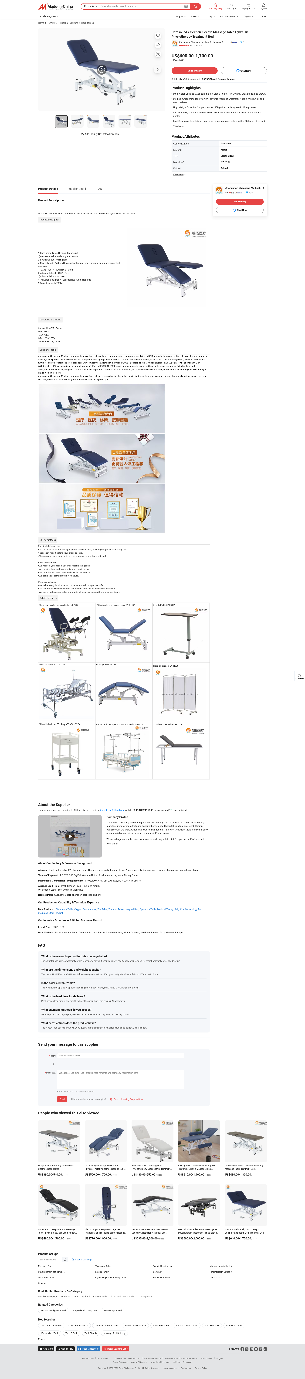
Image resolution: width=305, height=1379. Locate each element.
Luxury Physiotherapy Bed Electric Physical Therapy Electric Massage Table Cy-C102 (105, 1169)
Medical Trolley (165, 909)
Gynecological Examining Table (110, 1277)
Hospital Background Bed (53, 1310)
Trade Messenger (88, 1348)
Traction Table (116, 909)
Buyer (194, 16)
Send (62, 1099)
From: (53, 1055)
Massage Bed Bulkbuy (114, 1333)
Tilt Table (102, 909)
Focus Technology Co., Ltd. (130, 1368)
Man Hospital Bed (113, 1310)
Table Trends (91, 1333)
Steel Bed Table (212, 1325)
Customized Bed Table (187, 1325)
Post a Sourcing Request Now (126, 1099)
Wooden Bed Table (50, 1333)
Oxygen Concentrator (85, 909)
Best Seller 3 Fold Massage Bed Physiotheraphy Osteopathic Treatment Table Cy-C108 (151, 1169)
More (41, 1339)
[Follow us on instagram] (251, 1348)
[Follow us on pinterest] (260, 1348)
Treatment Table (64, 909)
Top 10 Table (71, 1333)
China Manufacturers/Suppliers (127, 1358)
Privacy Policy (201, 1368)
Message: (51, 1072)
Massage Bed (44, 1266)
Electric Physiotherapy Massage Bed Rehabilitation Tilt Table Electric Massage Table (105, 1233)
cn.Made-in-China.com (182, 1362)
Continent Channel (189, 1358)
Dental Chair (216, 1277)
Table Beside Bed (161, 1325)
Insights (219, 1358)
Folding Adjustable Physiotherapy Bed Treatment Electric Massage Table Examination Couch (197, 1169)
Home (41, 22)
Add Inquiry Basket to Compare (102, 134)
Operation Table (147, 909)
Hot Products (88, 1358)
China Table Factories (51, 1325)
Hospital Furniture (69, 22)
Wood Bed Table (234, 1325)
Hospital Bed (87, 22)
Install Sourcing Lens (117, 1348)
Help (210, 16)
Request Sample (226, 79)
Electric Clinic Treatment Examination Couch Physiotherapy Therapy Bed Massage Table (150, 1233)
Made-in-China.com (139, 1362)
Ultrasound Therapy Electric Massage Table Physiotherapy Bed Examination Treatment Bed (56, 1233)
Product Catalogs (83, 1259)
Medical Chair (102, 1271)
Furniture (52, 22)
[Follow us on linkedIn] (265, 1348)
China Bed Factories (78, 1325)
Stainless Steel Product (50, 912)
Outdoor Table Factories (107, 1325)
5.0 (229, 192)
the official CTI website (112, 810)
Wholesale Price (171, 1358)
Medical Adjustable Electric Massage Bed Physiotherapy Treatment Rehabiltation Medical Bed (198, 1233)
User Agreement (170, 1368)
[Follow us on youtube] (256, 1348)
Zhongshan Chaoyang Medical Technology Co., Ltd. (203, 42)
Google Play (65, 1348)
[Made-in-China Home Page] (55, 6)
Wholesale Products (152, 1358)
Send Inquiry (194, 70)
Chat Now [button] (245, 70)
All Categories (49, 16)
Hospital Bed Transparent (85, 1310)
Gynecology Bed (193, 909)
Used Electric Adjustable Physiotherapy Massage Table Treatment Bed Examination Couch (244, 1169)
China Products (103, 1358)
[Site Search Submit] (195, 6)
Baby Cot (179, 909)
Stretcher (157, 1271)
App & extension (228, 16)
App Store (46, 1348)
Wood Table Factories (135, 1325)
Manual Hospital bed (220, 1266)
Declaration (186, 1368)
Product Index (207, 1358)
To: (54, 1064)
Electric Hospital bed (162, 1266)
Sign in (263, 8)
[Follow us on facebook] (242, 1348)
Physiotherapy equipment (50, 1271)
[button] (186, 6)
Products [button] (89, 6)
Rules (265, 16)
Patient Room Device (220, 1271)
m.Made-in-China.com (160, 1362)
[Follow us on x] (246, 1348)
